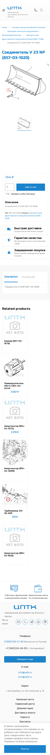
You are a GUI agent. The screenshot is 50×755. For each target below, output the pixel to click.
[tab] (11, 277)
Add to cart (30, 187)
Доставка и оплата (25, 712)
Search (41, 10)
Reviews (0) (28, 277)
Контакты (25, 721)
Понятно (25, 749)
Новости (25, 717)
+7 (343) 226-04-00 (16, 648)
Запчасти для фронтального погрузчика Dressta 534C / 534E (23, 215)
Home (4, 27)
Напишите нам (25, 659)
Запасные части (25, 699)
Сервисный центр (25, 704)
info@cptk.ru (25, 672)
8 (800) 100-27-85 (13, 641)
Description (11, 276)
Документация (25, 708)
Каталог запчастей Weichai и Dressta (28, 27)
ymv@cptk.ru (25, 677)
